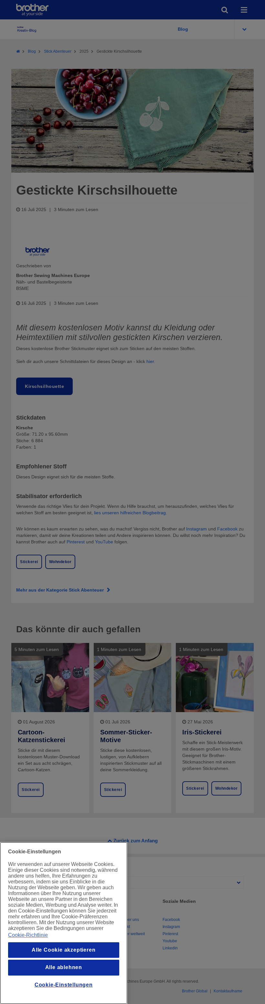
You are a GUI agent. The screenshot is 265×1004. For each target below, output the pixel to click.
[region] (63, 923)
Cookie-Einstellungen (64, 985)
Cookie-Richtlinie (28, 935)
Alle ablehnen (63, 967)
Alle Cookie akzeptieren (63, 950)
